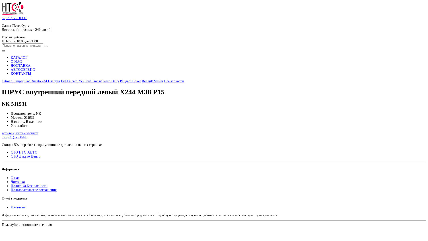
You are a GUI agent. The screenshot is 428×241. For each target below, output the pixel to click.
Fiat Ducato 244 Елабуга (42, 81)
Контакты (18, 207)
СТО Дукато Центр (25, 156)
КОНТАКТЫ (21, 73)
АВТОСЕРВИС (23, 69)
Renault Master (152, 81)
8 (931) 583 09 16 (14, 18)
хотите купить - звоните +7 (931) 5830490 (20, 135)
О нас (15, 178)
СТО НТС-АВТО (24, 152)
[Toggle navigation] (3, 51)
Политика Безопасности (29, 186)
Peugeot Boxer (130, 81)
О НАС (16, 61)
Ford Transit (93, 81)
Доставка (18, 182)
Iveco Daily (111, 81)
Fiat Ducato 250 (72, 81)
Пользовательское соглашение (34, 190)
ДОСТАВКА (21, 65)
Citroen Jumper (12, 81)
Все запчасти (174, 81)
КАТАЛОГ (19, 57)
